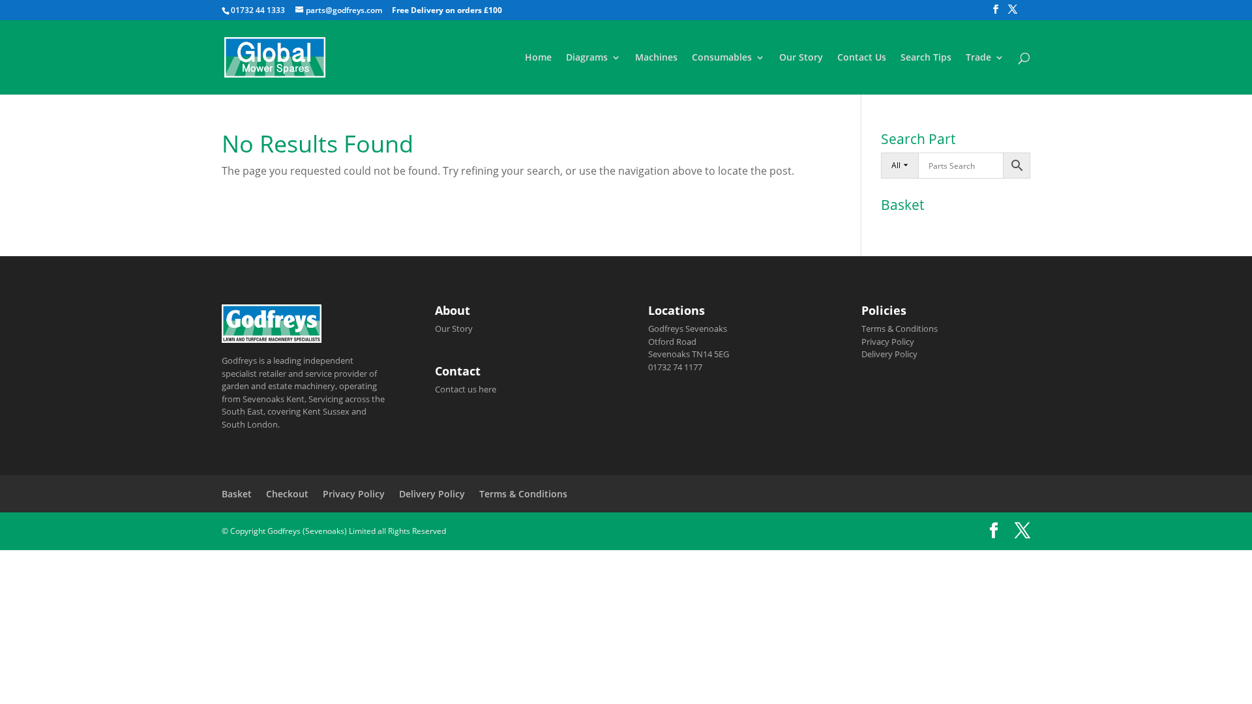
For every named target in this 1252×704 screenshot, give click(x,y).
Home (538, 58)
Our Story (801, 58)
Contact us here (465, 389)
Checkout (287, 494)
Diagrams (587, 58)
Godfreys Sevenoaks (687, 328)
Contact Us (861, 58)
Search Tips (926, 58)
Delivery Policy (889, 354)
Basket (237, 494)
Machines (656, 58)
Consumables (722, 58)
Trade (978, 58)
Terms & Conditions (899, 328)
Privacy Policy (887, 341)
